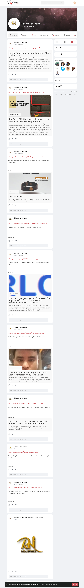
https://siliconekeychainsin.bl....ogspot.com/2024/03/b (25, 403)
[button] (52, 2)
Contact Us (68, 94)
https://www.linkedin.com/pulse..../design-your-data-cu (26, 48)
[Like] (12, 74)
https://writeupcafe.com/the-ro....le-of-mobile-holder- (26, 92)
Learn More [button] (54, 584)
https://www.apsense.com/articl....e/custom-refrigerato (26, 333)
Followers (58, 60)
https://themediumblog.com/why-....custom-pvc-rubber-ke (27, 223)
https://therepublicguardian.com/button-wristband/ (25, 487)
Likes (56, 80)
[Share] (15, 74)
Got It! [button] (75, 584)
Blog (61, 94)
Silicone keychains (30, 23)
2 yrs (15, 44)
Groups (57, 86)
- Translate (20, 44)
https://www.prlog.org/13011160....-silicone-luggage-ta (25, 259)
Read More (11, 171)
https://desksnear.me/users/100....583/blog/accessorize (26, 157)
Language (74, 91)
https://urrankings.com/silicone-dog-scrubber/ (23, 452)
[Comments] (12, 74)
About (55, 94)
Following (58, 54)
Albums (57, 47)
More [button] (75, 94)
